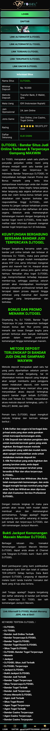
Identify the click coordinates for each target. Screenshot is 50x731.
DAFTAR (15, 729)
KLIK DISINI (26, 136)
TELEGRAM (35, 729)
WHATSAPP (25, 729)
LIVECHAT (45, 729)
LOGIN (5, 729)
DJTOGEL (25, 80)
